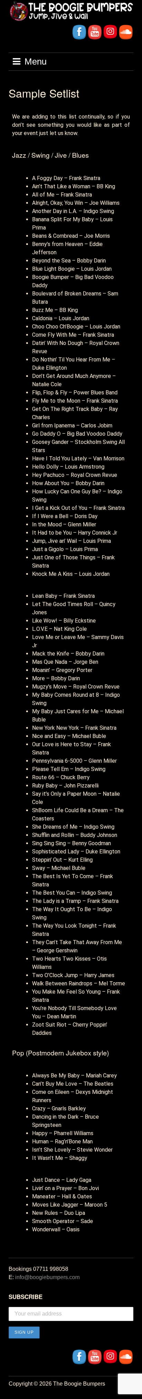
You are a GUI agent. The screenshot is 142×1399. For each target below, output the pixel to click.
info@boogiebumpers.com (47, 1277)
